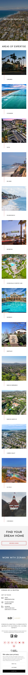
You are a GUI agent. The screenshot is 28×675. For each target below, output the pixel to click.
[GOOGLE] (23, 642)
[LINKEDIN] (12, 642)
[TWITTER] (15, 642)
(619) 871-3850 (8, 603)
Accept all (14, 671)
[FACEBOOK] (4, 642)
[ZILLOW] (14, 646)
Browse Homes (14, 543)
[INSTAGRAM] (8, 642)
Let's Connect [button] (14, 579)
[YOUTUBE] (19, 642)
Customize (14, 667)
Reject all (14, 663)
